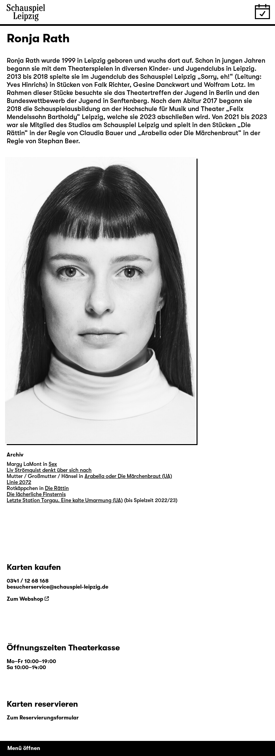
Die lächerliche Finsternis (36, 494)
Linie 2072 (19, 482)
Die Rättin (57, 488)
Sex (53, 464)
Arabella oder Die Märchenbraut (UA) (128, 476)
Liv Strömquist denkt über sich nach (49, 470)
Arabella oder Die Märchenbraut (189, 133)
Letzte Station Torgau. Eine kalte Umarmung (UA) (65, 500)
